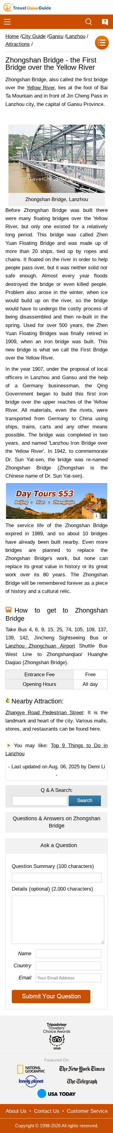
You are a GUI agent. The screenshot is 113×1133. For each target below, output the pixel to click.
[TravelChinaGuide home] (27, 7)
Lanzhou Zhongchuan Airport (40, 646)
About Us (16, 1111)
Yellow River (41, 88)
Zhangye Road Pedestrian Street (44, 712)
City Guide (34, 36)
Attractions (17, 44)
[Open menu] (7, 22)
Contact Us (46, 1111)
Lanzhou (75, 36)
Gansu (56, 36)
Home (12, 36)
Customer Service (87, 1111)
